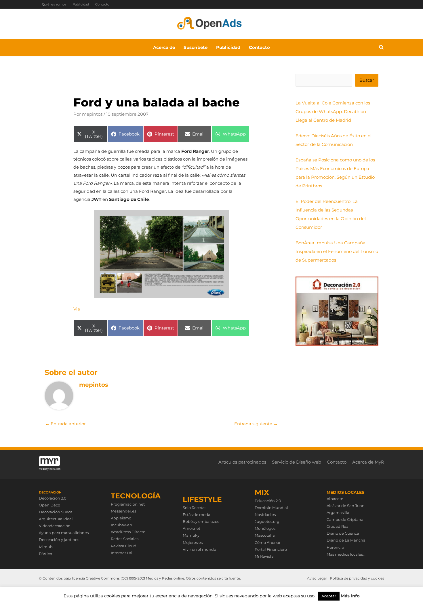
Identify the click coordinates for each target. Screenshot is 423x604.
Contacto (102, 4)
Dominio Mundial (271, 507)
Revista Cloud (123, 546)
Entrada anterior (65, 423)
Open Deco (49, 505)
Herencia (335, 547)
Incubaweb (121, 525)
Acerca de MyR (368, 462)
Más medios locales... (346, 554)
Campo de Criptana (345, 519)
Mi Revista (264, 556)
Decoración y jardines (59, 539)
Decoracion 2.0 (52, 498)
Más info (350, 596)
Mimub (46, 546)
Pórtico (45, 553)
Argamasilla (338, 512)
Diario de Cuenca (343, 533)
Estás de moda (196, 514)
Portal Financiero (271, 549)
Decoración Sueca (56, 512)
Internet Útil (122, 552)
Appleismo (121, 518)
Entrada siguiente (256, 423)
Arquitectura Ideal (56, 519)
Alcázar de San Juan (346, 505)
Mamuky (191, 535)
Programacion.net (128, 504)
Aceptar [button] (328, 596)
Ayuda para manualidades (64, 532)
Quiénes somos (54, 4)
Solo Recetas (194, 507)
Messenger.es (123, 511)
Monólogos (265, 528)
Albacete (335, 498)
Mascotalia (265, 535)
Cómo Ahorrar (268, 542)
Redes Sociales (124, 538)
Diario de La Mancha (346, 540)
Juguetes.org (267, 521)
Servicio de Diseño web (296, 462)
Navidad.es (265, 514)
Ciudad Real (338, 526)
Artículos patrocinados (242, 462)
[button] (381, 48)
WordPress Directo (128, 531)
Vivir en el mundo (199, 549)
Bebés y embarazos (201, 521)
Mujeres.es (193, 542)
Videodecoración (54, 525)
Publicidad (81, 4)
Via (76, 309)
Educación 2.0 (268, 500)
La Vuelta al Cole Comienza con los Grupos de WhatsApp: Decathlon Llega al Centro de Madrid (333, 111)
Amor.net (191, 528)
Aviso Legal (317, 578)
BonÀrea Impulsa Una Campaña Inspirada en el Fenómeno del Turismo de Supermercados (337, 251)
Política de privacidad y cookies (357, 578)
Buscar (366, 80)
